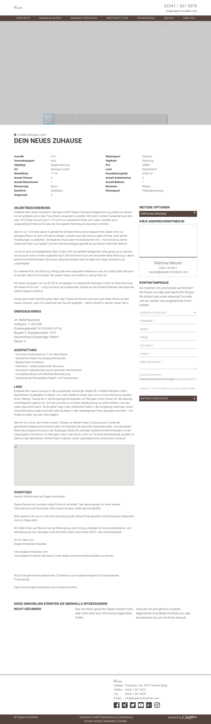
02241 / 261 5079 (135, 694)
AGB (96, 717)
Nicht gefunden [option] (27, 609)
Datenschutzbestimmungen (157, 379)
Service (169, 18)
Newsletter (110, 721)
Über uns (189, 18)
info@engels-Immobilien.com (181, 11)
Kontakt (122, 721)
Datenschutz (108, 717)
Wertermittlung (117, 18)
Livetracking (125, 717)
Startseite (23, 18)
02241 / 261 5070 (180, 6)
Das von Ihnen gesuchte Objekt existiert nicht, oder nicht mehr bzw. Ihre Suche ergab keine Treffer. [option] (104, 613)
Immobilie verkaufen (83, 18)
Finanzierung (146, 18)
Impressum (85, 717)
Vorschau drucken (153, 213)
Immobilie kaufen (50, 18)
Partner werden (93, 721)
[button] (164, 24)
